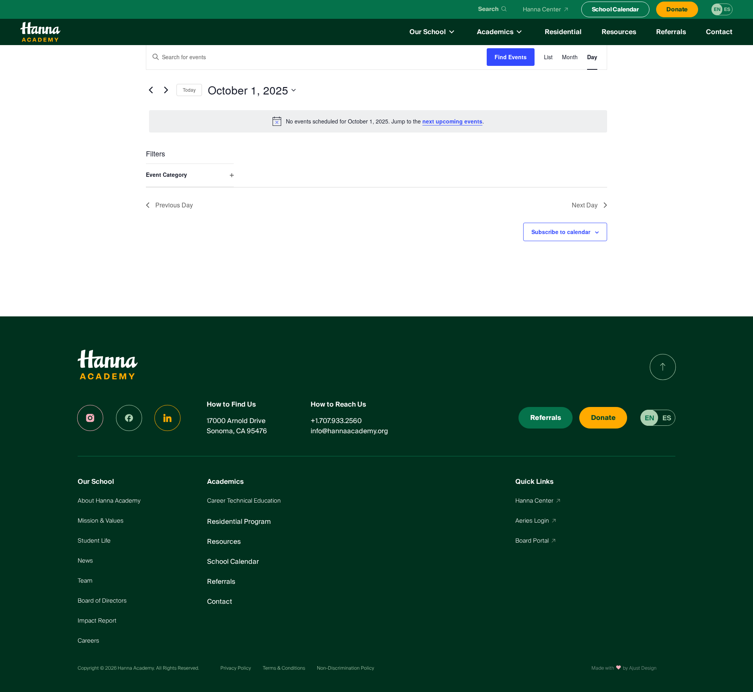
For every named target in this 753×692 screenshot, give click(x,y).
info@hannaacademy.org (349, 431)
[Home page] (40, 32)
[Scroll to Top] (662, 366)
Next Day (585, 204)
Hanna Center (542, 9)
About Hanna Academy (109, 501)
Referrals (671, 32)
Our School (427, 32)
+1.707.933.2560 (336, 421)
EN (717, 9)
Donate (677, 9)
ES (727, 9)
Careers (88, 641)
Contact (719, 32)
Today (189, 89)
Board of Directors (102, 601)
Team (85, 581)
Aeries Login (532, 521)
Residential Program (239, 521)
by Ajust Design (640, 668)
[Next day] (166, 90)
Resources (619, 32)
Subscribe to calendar (560, 232)
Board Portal (532, 541)
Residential (563, 32)
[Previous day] (150, 90)
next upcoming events (452, 121)
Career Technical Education (244, 501)
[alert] (378, 121)
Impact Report (97, 621)
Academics (495, 32)
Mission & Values (101, 521)
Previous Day (174, 204)
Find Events (511, 57)
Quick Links (534, 481)
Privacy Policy (235, 668)
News (85, 561)
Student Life (94, 541)
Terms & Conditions (284, 668)
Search (488, 9)
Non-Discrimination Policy (345, 668)
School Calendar (615, 9)
